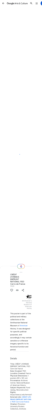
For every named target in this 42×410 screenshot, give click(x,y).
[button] (3, 3)
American (24, 326)
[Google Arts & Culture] (17, 3)
